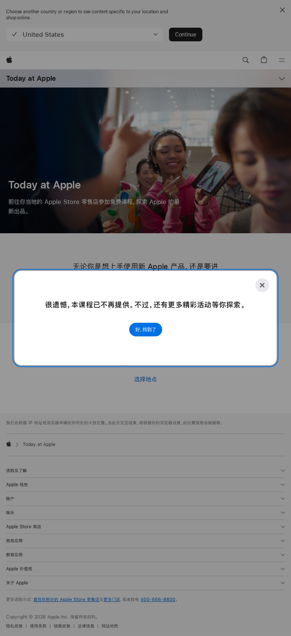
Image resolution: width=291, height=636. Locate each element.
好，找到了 (145, 329)
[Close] (262, 285)
